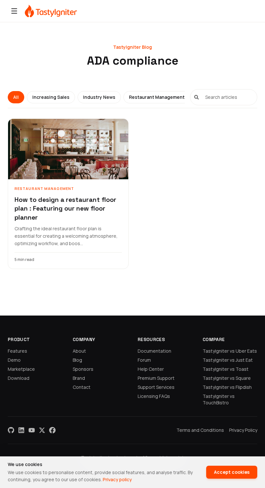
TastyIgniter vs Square (227, 378)
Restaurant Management (157, 97)
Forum (144, 360)
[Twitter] (42, 430)
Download (18, 378)
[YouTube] (31, 430)
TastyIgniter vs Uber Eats (230, 351)
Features (17, 351)
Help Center (151, 369)
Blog (77, 360)
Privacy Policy (243, 430)
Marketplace (21, 369)
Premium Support (156, 378)
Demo (14, 360)
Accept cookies (231, 472)
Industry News (99, 97)
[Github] (11, 430)
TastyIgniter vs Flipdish (227, 387)
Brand (79, 378)
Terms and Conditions (200, 430)
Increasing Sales (50, 97)
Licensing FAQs (154, 396)
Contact (81, 387)
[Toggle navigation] (14, 11)
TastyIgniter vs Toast (226, 369)
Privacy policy (117, 479)
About (79, 351)
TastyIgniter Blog (132, 47)
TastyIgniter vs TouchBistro (219, 399)
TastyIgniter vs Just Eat (228, 360)
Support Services (156, 387)
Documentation (154, 351)
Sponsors (83, 369)
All (16, 97)
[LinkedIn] (21, 430)
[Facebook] (52, 430)
